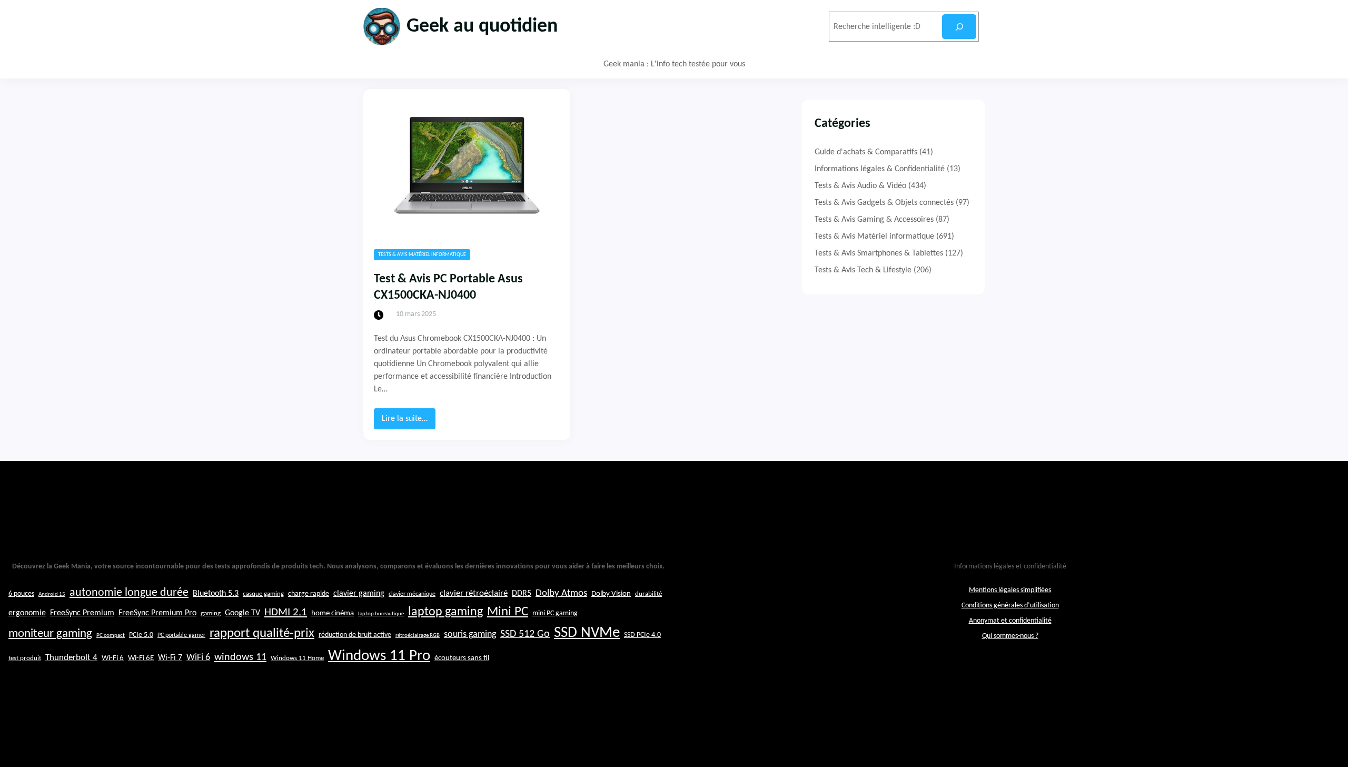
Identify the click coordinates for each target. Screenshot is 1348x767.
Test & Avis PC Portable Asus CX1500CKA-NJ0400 (448, 287)
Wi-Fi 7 (170, 658)
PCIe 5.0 (141, 635)
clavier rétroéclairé (474, 593)
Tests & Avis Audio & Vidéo (860, 186)
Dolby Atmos (561, 593)
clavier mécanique (412, 594)
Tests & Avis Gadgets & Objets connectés (884, 203)
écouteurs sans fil (461, 658)
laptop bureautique (381, 614)
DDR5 (521, 593)
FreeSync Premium (82, 613)
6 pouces (21, 594)
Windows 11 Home (297, 658)
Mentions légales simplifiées (1010, 590)
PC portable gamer (181, 635)
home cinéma (332, 613)
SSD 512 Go (525, 634)
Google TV (242, 613)
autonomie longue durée (129, 592)
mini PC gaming (555, 613)
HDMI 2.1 (285, 612)
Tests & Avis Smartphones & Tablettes (879, 253)
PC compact (110, 635)
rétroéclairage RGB (417, 635)
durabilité (648, 594)
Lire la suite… (408, 421)
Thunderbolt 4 (71, 657)
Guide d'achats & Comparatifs (866, 152)
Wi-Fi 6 (113, 658)
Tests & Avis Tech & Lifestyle (863, 270)
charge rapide (308, 594)
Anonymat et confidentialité (1010, 621)
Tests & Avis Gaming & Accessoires (874, 219)
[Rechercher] (959, 26)
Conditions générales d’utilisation (1010, 605)
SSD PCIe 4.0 (642, 635)
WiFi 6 (198, 657)
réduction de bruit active (355, 635)
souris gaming (470, 635)
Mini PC (507, 611)
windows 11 (240, 657)
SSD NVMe (587, 633)
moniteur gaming (50, 634)
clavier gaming (358, 593)
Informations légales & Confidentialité (880, 169)
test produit (24, 658)
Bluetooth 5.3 (216, 593)
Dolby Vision (611, 594)
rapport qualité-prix (262, 633)
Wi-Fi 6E (141, 658)
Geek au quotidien (482, 26)
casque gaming (263, 594)
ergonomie (27, 613)
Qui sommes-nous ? (1010, 636)
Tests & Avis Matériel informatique (422, 255)
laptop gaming (445, 612)
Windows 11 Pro (379, 656)
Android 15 (51, 594)
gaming (211, 614)
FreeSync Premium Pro (157, 613)
